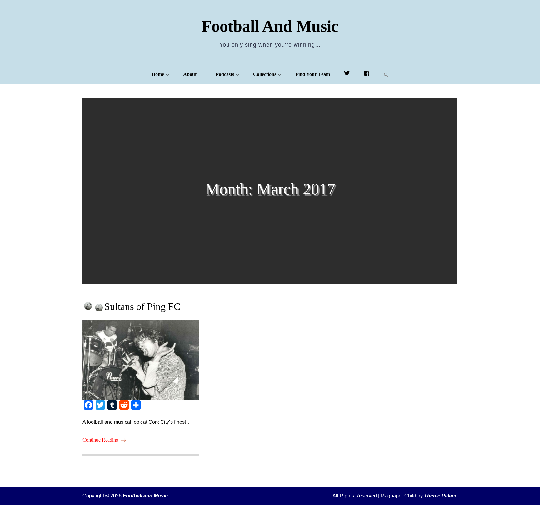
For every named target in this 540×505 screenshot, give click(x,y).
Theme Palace (441, 495)
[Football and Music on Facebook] (367, 74)
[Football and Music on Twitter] (347, 74)
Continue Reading (100, 439)
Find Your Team (312, 74)
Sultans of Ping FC (142, 306)
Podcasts (225, 74)
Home (158, 74)
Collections (264, 74)
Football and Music (270, 26)
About (190, 74)
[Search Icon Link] (386, 74)
